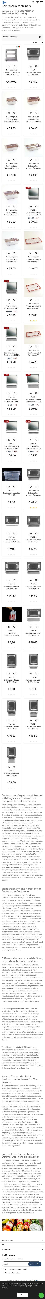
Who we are (6, 1245)
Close (22, 1295)
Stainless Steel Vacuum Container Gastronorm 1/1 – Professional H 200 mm (11, 214)
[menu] (41, 2)
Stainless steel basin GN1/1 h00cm (11, 774)
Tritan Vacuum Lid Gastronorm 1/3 (33, 354)
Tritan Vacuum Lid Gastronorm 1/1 (33, 260)
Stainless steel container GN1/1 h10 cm (11, 541)
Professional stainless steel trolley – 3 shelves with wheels (11, 74)
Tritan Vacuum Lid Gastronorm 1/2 (33, 307)
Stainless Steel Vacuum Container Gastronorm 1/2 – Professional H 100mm (33, 494)
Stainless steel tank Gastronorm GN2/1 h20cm (33, 401)
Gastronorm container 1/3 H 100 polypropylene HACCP (11, 494)
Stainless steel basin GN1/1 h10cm (11, 728)
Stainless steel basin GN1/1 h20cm (33, 74)
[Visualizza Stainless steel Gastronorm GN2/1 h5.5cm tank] (8, 299)
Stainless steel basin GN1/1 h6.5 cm (33, 587)
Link (24, 1269)
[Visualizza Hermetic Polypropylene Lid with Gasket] (8, 626)
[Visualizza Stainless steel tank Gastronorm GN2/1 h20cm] (30, 393)
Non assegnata (11, 70)
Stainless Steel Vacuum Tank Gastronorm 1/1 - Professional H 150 (12, 260)
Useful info (6, 1249)
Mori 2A (33, 210)
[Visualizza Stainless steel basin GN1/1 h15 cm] (30, 626)
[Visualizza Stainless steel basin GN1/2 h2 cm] (8, 673)
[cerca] (33, 2)
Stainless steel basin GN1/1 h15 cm (33, 634)
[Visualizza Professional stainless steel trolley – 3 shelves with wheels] (8, 66)
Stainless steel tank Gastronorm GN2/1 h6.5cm (33, 214)
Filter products (10, 37)
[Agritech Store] (4, 2)
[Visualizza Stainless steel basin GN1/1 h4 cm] (30, 533)
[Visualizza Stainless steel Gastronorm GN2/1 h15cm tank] (8, 393)
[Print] (14, 66)
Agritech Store (7, 1240)
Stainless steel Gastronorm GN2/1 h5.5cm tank (11, 307)
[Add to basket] (30, 66)
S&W (33, 70)
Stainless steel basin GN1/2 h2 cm (11, 681)
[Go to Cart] (37, 2)
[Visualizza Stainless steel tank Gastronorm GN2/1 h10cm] (8, 346)
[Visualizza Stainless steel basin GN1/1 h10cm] (8, 720)
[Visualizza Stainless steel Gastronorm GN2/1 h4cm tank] (30, 439)
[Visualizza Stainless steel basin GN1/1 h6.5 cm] (30, 580)
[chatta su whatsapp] (41, 1295)
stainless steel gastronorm (15, 820)
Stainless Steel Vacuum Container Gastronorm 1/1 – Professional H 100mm (33, 167)
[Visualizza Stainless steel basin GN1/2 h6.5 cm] (30, 673)
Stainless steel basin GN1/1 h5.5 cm (11, 587)
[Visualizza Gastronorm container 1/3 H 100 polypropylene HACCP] (8, 486)
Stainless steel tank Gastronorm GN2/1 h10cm (11, 354)
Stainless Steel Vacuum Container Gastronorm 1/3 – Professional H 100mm (11, 167)
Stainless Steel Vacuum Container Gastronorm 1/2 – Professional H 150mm (11, 120)
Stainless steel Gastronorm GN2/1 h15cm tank (11, 401)
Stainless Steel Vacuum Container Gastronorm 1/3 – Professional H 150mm (33, 120)
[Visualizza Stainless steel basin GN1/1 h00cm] (8, 767)
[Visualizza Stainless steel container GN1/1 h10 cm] (8, 533)
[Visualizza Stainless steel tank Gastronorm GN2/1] (8, 439)
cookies (5, 1287)
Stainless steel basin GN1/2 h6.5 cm (33, 681)
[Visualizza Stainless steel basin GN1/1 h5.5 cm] (8, 580)
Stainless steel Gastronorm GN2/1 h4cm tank (33, 447)
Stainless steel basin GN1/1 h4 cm (33, 541)
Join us (33, 1264)
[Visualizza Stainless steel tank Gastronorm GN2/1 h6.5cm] (30, 206)
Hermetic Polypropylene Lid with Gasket (12, 634)
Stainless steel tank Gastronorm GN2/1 (11, 447)
